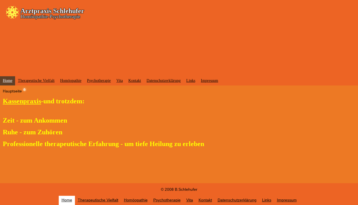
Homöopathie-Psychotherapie (50, 16)
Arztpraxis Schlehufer (52, 11)
